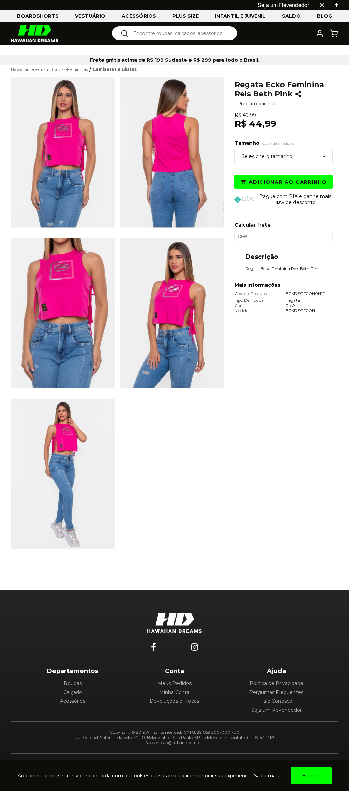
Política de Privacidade (276, 683)
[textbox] (179, 33)
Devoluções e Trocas (174, 701)
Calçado (72, 692)
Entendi (311, 776)
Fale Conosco (276, 701)
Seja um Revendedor (276, 710)
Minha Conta (174, 692)
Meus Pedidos (174, 683)
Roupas (73, 683)
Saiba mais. (267, 776)
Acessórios (72, 701)
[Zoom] (65, 151)
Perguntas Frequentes (276, 692)
